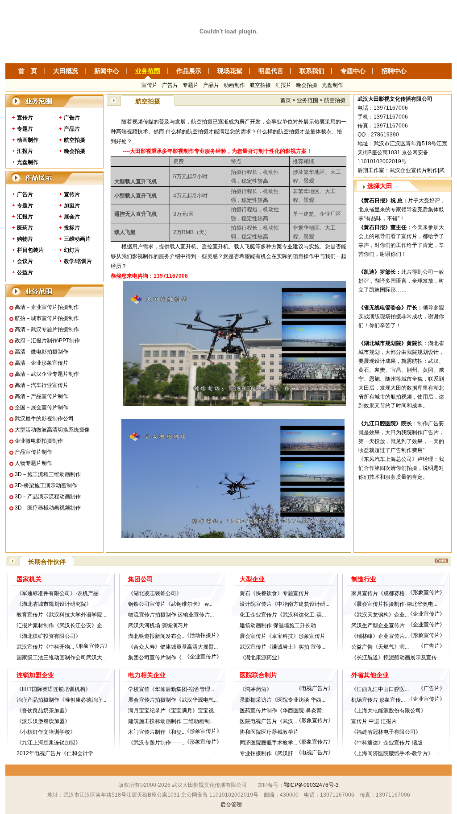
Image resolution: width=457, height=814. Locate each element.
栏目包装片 (30, 250)
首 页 (27, 70)
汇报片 (283, 85)
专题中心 (353, 70)
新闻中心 (106, 70)
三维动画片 (77, 239)
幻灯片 (72, 250)
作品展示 (188, 70)
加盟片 (72, 205)
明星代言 (270, 70)
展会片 (72, 217)
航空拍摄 (260, 85)
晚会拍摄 (306, 85)
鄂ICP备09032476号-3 (311, 785)
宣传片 (149, 85)
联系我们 (311, 70)
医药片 (25, 228)
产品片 (211, 85)
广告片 (170, 85)
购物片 (25, 239)
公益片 (25, 272)
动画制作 (234, 85)
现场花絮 (229, 70)
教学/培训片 (78, 261)
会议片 (25, 261)
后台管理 (231, 805)
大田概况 (65, 70)
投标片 (72, 228)
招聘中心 (394, 70)
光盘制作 (332, 85)
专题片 (191, 85)
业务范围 (147, 70)
